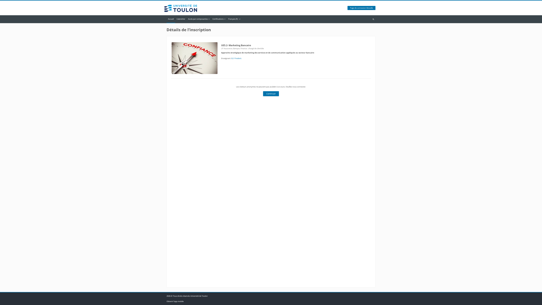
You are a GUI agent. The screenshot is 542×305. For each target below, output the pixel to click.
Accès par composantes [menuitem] (198, 19)
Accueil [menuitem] (171, 19)
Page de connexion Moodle (361, 8)
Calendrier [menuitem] (181, 19)
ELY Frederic (236, 58)
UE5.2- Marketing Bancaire (236, 45)
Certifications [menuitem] (218, 19)
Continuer (271, 93)
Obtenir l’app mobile (175, 301)
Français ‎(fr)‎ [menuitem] (233, 19)
